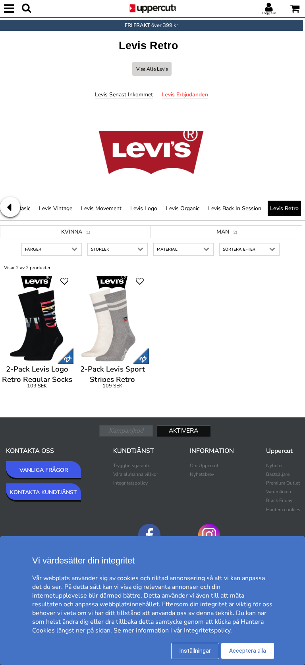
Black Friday (279, 500)
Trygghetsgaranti (131, 465)
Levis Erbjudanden (185, 94)
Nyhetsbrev (202, 474)
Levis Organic (182, 208)
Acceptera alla (247, 651)
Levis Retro (284, 208)
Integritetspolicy (130, 483)
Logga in (269, 13)
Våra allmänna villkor (135, 474)
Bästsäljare (278, 474)
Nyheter (274, 465)
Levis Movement (101, 208)
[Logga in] (269, 7)
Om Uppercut (204, 465)
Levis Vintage (55, 208)
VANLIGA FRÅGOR (43, 470)
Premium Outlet (283, 483)
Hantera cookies (283, 509)
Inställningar (195, 651)
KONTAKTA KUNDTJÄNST (43, 492)
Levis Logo (143, 208)
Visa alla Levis (152, 69)
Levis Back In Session (234, 208)
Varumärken (278, 492)
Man (226, 232)
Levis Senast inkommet (124, 94)
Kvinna (75, 232)
